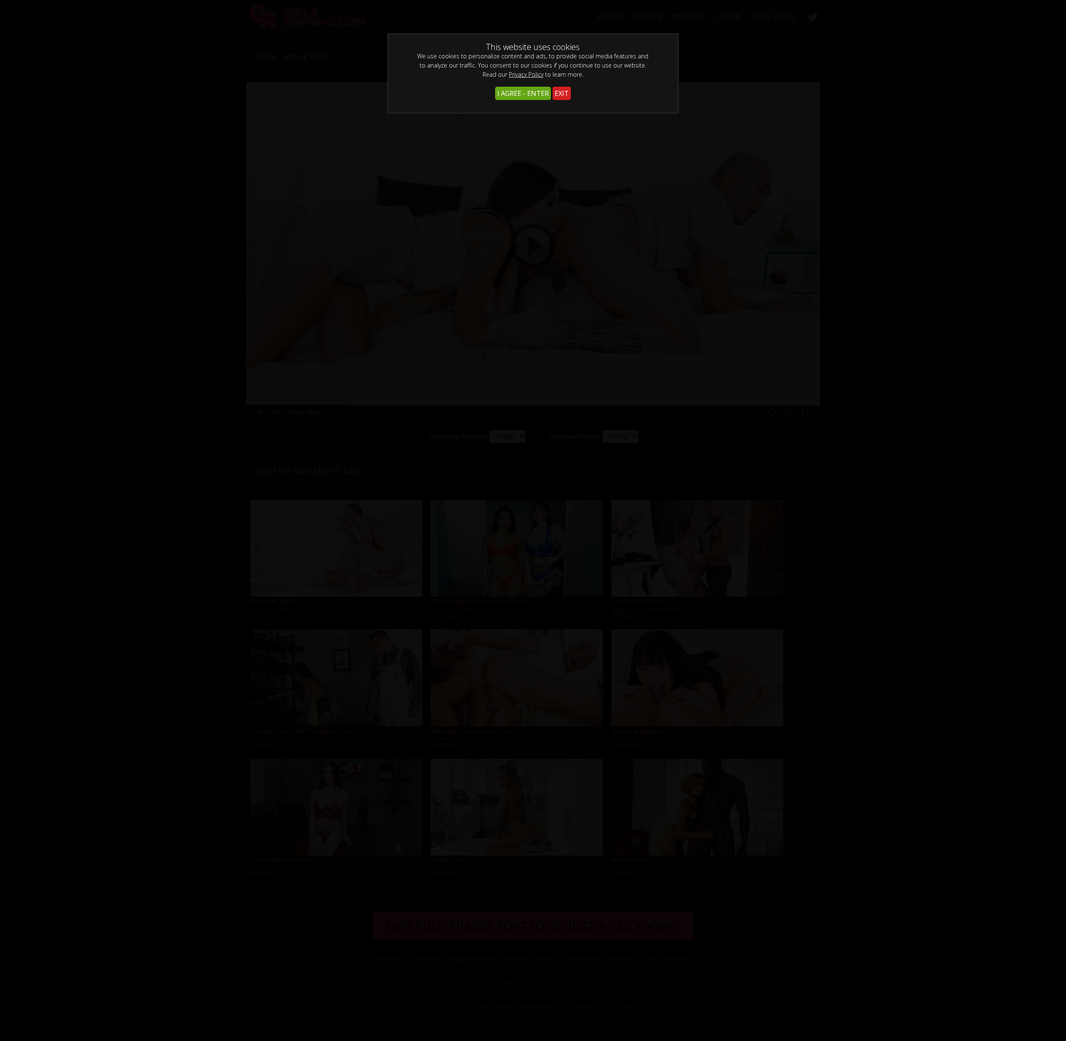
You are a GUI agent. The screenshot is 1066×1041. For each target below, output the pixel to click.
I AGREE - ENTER (523, 93)
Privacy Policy (526, 74)
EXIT (562, 93)
